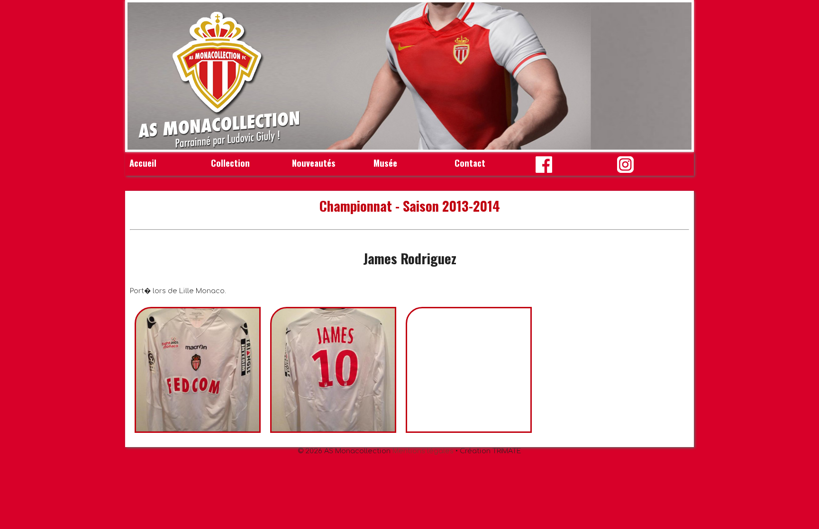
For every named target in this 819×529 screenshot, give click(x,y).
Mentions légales (423, 451)
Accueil (142, 162)
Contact (470, 162)
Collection (230, 162)
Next (679, 76)
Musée (385, 162)
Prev (139, 76)
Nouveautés (314, 162)
